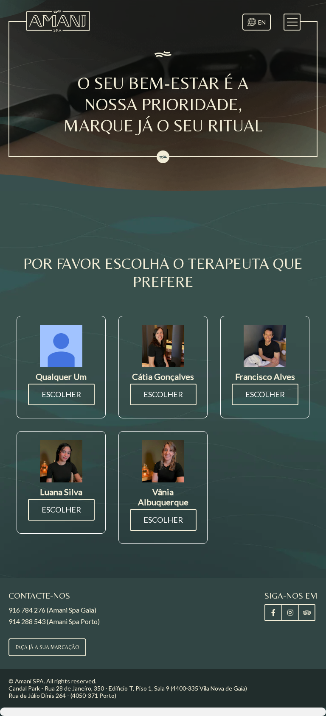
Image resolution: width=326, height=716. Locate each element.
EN (262, 22)
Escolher (61, 394)
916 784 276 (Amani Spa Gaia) (52, 610)
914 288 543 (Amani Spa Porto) (54, 621)
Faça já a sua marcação (47, 647)
